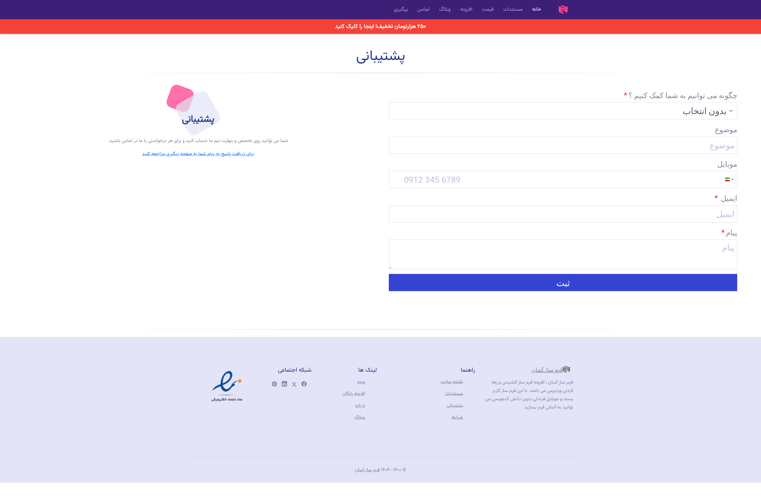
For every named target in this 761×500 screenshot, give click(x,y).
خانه (536, 9)
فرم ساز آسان (547, 370)
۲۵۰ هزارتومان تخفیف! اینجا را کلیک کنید (380, 26)
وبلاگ (445, 9)
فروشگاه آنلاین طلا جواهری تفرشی (290, 419)
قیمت (488, 9)
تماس (423, 9)
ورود (361, 382)
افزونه (466, 9)
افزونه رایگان (353, 394)
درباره (360, 405)
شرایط (457, 417)
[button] (563, 282)
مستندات (513, 9)
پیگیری (401, 9)
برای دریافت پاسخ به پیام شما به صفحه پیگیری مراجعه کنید (198, 154)
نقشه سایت (452, 382)
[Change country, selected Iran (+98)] (730, 179)
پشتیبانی (454, 405)
